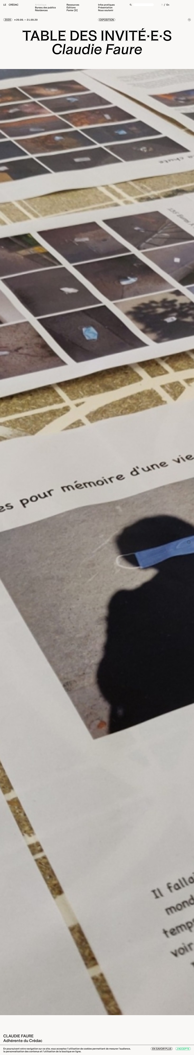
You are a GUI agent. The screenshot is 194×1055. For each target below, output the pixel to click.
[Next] (189, 542)
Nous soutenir (105, 10)
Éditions (71, 7)
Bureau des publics (45, 7)
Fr (162, 4)
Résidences (41, 10)
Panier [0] (72, 10)
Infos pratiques (106, 4)
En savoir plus (161, 1048)
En (167, 4)
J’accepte (183, 1048)
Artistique (40, 4)
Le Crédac (10, 4)
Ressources (73, 4)
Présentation (105, 7)
